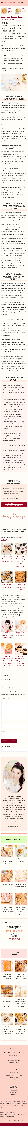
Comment (5, 698)
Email (3, 731)
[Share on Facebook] (4, 1124)
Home (3, 17)
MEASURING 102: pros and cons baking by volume (14, 504)
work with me (14, 1092)
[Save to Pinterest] (23, 1124)
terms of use (14, 1077)
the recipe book (14, 1055)
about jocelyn (14, 1072)
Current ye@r (6, 746)
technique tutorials (14, 1062)
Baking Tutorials (12, 17)
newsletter (14, 1094)
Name (3, 723)
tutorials (18, 537)
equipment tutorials (14, 1060)
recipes (3, 540)
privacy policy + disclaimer (14, 1075)
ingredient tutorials (14, 1058)
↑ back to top (14, 1048)
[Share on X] (14, 1124)
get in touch (14, 1090)
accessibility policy (14, 1080)
